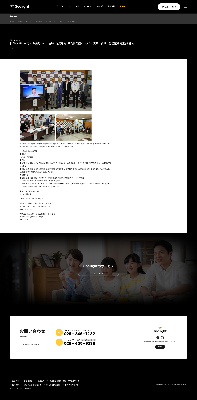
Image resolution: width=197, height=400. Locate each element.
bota (20, 22)
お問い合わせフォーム (31, 344)
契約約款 (15, 385)
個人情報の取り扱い (72, 385)
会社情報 (15, 381)
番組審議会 (28, 381)
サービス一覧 (99, 273)
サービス (29, 22)
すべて (12, 22)
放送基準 (41, 381)
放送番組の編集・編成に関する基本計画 (64, 381)
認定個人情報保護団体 (32, 385)
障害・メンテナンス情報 (67, 22)
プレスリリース (51, 22)
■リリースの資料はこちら (29, 191)
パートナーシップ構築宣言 (22, 388)
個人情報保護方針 (53, 385)
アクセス (160, 347)
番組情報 (39, 22)
